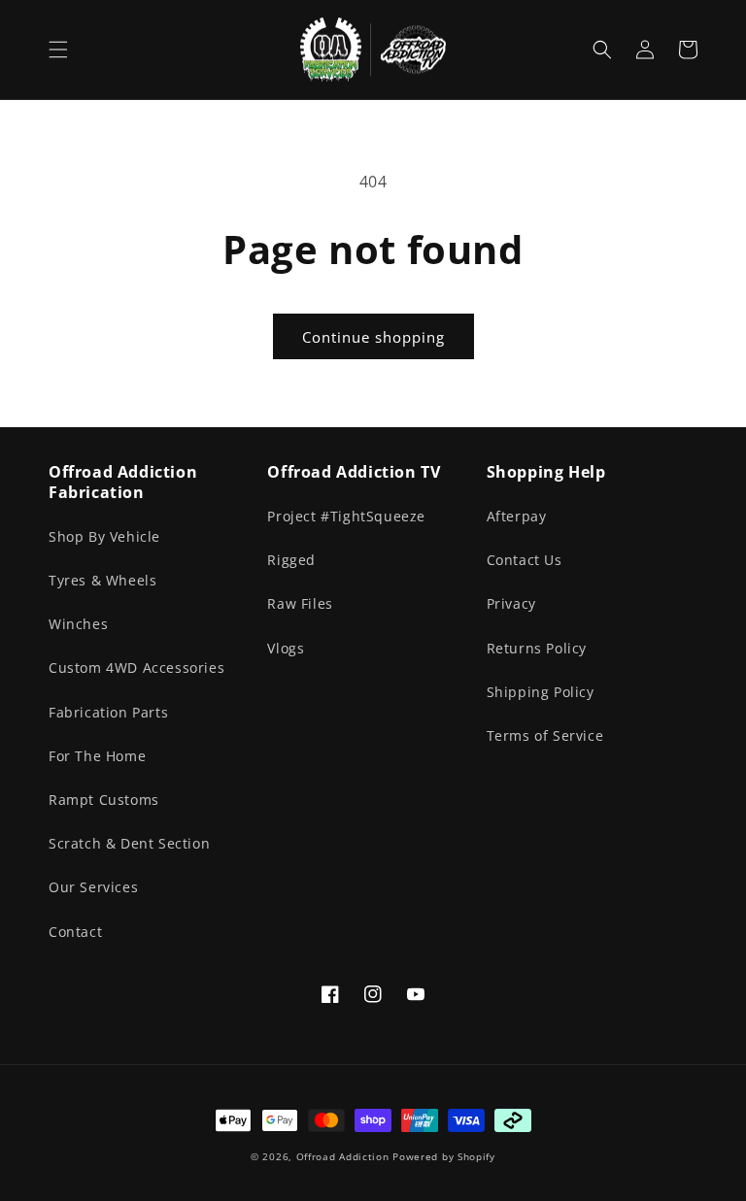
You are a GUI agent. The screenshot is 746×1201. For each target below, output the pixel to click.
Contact (75, 931)
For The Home (97, 756)
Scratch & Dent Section (129, 843)
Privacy (511, 603)
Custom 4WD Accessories (136, 667)
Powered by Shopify (443, 1156)
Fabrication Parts (108, 712)
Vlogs (285, 648)
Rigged (291, 559)
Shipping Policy (540, 692)
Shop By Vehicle (104, 536)
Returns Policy (537, 648)
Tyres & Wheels (102, 580)
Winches (78, 624)
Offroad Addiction (343, 1156)
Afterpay (517, 516)
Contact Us (524, 559)
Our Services (93, 887)
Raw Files (299, 603)
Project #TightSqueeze (346, 516)
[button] (58, 49)
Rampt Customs (104, 799)
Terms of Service (545, 735)
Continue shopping (373, 337)
